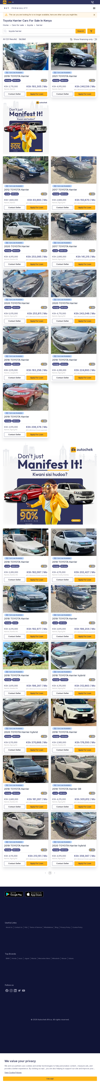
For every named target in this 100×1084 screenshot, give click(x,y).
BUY (6, 8)
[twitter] (19, 990)
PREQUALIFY (20, 8)
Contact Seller (14, 94)
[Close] (94, 15)
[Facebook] (7, 990)
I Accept (50, 1079)
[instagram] (11, 990)
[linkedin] (15, 990)
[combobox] (11, 2)
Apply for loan (36, 94)
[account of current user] (94, 8)
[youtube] (23, 990)
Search (80, 31)
